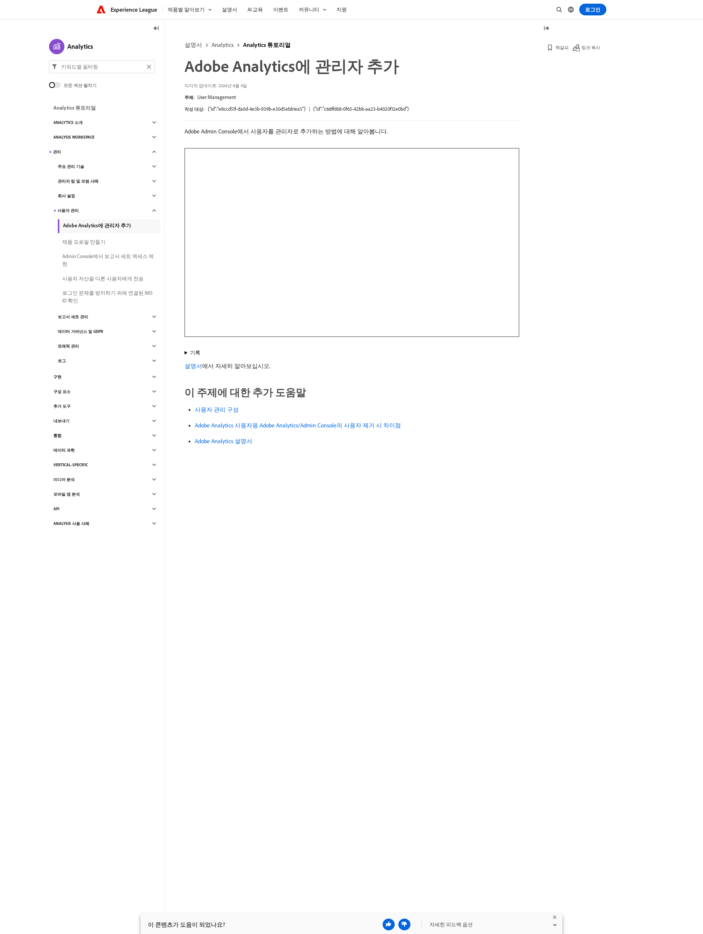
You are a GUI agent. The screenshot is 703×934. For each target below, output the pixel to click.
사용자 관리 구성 (217, 409)
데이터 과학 (64, 450)
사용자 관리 (68, 210)
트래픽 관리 (68, 346)
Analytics (223, 44)
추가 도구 (62, 406)
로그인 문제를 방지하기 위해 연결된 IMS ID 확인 (107, 297)
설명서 (193, 44)
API (56, 508)
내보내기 (61, 420)
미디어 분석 (64, 479)
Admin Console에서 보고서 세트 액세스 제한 (108, 260)
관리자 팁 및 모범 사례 (78, 181)
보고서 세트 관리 (73, 316)
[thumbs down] (404, 924)
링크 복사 (590, 47)
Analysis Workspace (73, 137)
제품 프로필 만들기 (83, 242)
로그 (62, 360)
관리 (57, 151)
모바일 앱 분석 (66, 494)
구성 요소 (62, 391)
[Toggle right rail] (546, 29)
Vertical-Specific (70, 464)
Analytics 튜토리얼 (267, 44)
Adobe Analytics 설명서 (223, 441)
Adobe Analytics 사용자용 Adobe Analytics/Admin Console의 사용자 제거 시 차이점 (298, 425)
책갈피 (562, 47)
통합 (57, 435)
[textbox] (102, 66)
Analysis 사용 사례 (71, 523)
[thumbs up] (389, 924)
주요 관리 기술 (71, 166)
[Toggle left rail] (156, 29)
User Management (216, 97)
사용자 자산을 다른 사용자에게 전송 (103, 278)
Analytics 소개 (68, 122)
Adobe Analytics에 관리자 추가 (97, 225)
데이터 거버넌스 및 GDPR (80, 331)
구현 (57, 376)
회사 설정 (66, 195)
